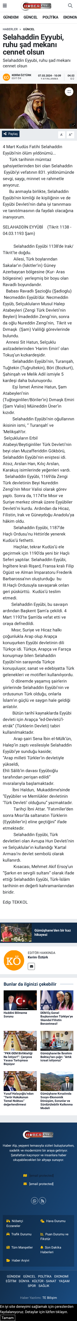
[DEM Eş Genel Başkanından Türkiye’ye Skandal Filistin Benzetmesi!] (57, 1000)
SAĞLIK (43, 1286)
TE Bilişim (49, 1298)
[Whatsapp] (34, 1200)
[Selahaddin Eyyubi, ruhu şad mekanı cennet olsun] (38, 106)
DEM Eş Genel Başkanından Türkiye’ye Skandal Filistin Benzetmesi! (56, 1018)
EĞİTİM (11, 1281)
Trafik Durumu (21, 1234)
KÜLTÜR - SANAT (44, 1281)
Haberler (10, 29)
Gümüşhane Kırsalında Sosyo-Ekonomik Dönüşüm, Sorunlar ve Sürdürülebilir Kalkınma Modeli (56, 1101)
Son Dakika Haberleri (50, 1250)
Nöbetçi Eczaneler (14, 1223)
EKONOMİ (61, 1276)
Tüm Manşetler (22, 1247)
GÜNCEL (30, 17)
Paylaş (13, 134)
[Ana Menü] (5, 6)
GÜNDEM (10, 17)
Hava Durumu (55, 1221)
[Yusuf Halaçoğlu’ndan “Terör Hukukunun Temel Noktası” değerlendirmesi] (20, 1081)
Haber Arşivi (20, 1260)
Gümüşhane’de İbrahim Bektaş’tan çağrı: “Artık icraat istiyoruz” (56, 1057)
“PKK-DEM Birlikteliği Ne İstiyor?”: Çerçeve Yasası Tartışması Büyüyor (18, 1059)
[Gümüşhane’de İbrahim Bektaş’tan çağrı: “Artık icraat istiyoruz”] (57, 1040)
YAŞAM (64, 1281)
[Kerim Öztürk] (14, 960)
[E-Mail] (31, 966)
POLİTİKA (50, 17)
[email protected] (42, 1176)
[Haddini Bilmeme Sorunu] (20, 1000)
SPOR (32, 1286)
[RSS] (42, 1200)
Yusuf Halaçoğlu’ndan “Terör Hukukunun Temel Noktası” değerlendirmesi (19, 1099)
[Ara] (70, 6)
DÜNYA (24, 1281)
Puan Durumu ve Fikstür (54, 1236)
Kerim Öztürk (38, 957)
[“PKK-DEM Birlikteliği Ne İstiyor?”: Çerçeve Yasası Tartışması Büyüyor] (20, 1040)
